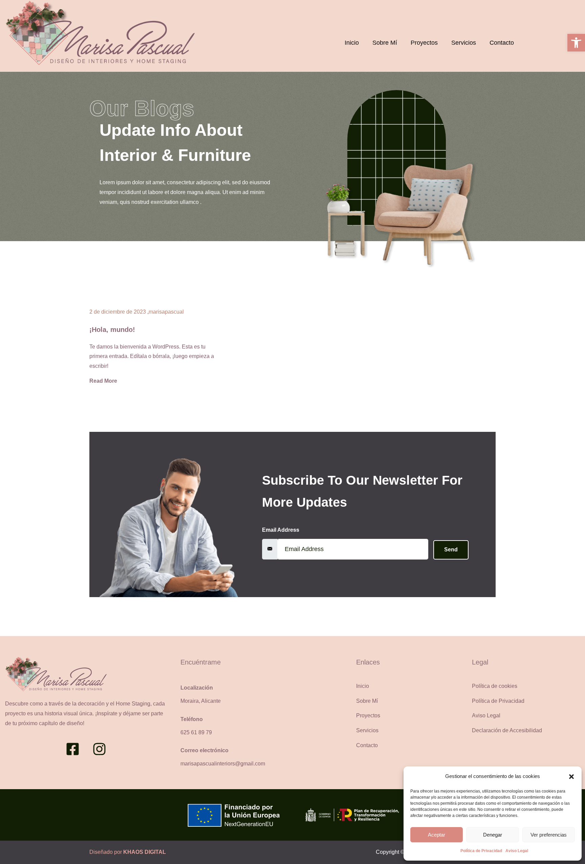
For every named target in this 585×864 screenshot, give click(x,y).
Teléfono (191, 719)
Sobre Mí (384, 42)
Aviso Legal (516, 850)
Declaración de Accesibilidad (507, 730)
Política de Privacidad (481, 850)
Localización (196, 688)
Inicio (352, 42)
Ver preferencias (548, 835)
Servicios (463, 42)
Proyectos (424, 42)
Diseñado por (127, 852)
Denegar (492, 835)
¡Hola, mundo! (112, 329)
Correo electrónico (204, 750)
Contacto (502, 42)
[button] (576, 42)
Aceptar (436, 835)
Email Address (280, 530)
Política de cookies (494, 686)
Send (451, 549)
